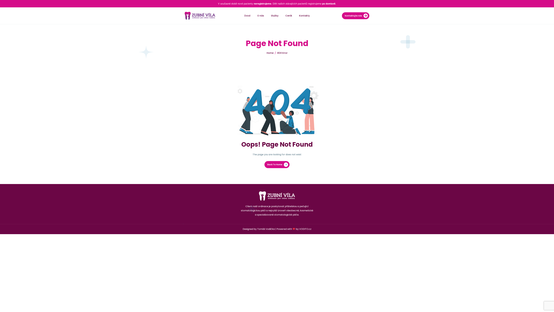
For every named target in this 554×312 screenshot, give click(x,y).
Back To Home (274, 164)
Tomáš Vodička (266, 229)
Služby (274, 15)
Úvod (247, 15)
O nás (260, 15)
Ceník (288, 15)
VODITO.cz (305, 229)
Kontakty (304, 15)
